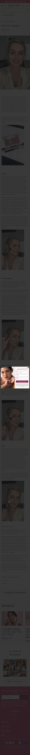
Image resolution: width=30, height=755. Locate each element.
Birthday (17, 377)
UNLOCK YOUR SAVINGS (22, 381)
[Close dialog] (28, 367)
